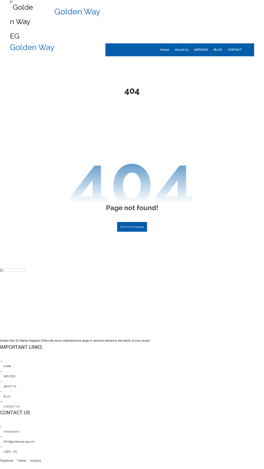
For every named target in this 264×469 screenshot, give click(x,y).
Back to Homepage (132, 226)
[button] (249, 50)
